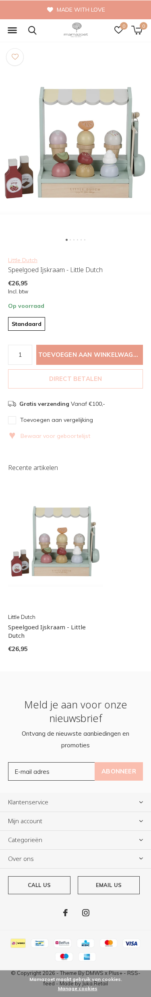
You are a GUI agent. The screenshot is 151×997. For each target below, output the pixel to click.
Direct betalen (75, 379)
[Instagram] (85, 913)
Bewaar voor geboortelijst (49, 435)
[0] (136, 30)
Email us (109, 885)
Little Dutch (22, 260)
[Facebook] (65, 913)
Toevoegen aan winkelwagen (89, 354)
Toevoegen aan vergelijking (56, 419)
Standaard (26, 324)
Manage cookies (77, 988)
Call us (39, 885)
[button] (12, 30)
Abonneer (118, 771)
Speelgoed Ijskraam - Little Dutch (47, 631)
